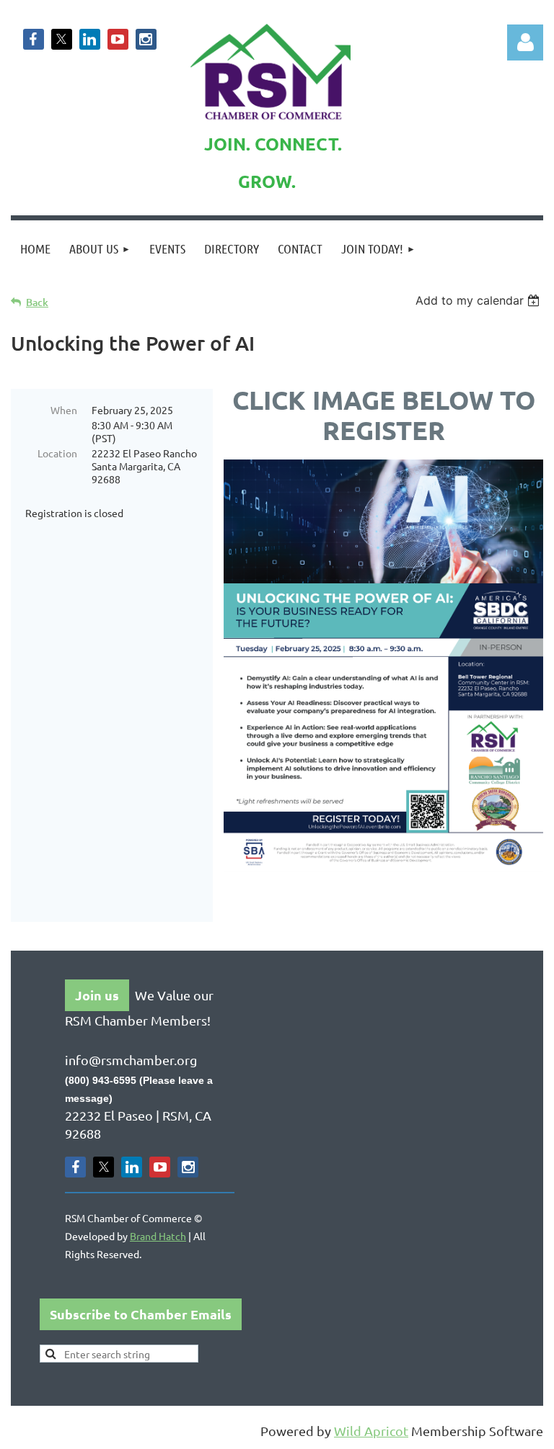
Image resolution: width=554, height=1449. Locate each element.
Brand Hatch (158, 1235)
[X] (61, 39)
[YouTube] (117, 39)
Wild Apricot (371, 1430)
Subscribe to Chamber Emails (141, 1314)
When (63, 409)
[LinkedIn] (89, 39)
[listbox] (479, 300)
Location (57, 453)
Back (37, 302)
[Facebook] (33, 39)
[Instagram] (146, 39)
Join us (97, 995)
